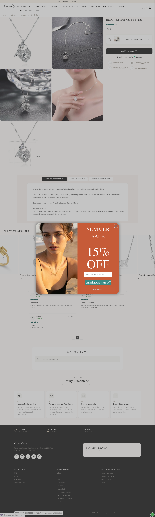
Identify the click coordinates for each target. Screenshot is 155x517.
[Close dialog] (116, 226)
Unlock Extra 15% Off (98, 282)
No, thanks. (98, 289)
